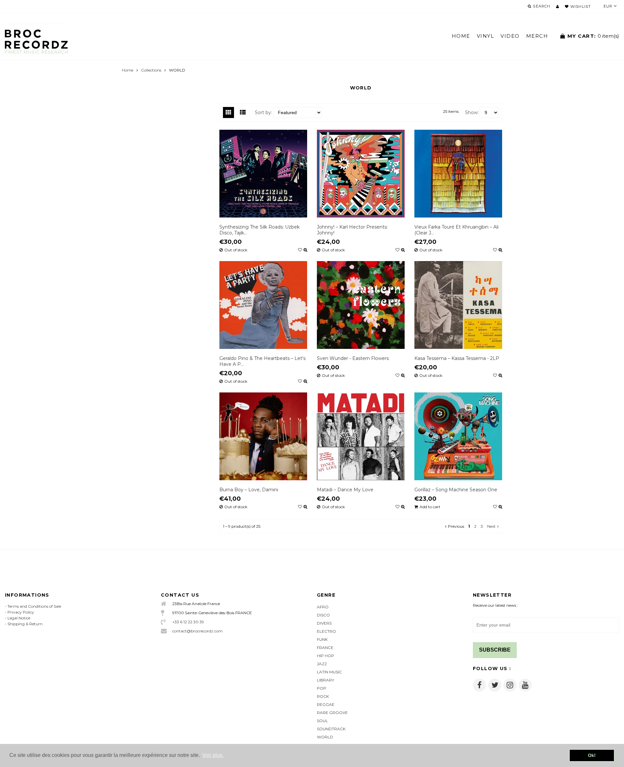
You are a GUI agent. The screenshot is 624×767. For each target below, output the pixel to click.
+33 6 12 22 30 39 (188, 621)
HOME (461, 36)
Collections (151, 70)
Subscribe (495, 650)
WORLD (325, 736)
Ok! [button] (592, 755)
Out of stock (235, 250)
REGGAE (325, 704)
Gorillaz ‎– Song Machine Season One (455, 490)
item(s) (593, 36)
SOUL (322, 720)
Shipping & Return (25, 623)
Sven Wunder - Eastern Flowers (353, 358)
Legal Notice (18, 617)
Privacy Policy (20, 612)
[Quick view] (305, 250)
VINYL (485, 36)
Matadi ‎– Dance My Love (345, 490)
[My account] (557, 6)
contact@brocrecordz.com (197, 630)
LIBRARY (325, 680)
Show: (472, 112)
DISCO (323, 615)
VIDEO (510, 36)
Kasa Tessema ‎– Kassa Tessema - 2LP (456, 358)
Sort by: (263, 112)
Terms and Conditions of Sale (34, 606)
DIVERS (324, 623)
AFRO (323, 606)
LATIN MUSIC (329, 671)
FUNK (322, 639)
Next (491, 526)
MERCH (537, 36)
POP (321, 688)
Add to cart (430, 507)
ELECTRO (326, 631)
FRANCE (325, 647)
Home (127, 70)
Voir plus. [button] (213, 755)
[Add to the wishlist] (300, 250)
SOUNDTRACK (331, 728)
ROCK (323, 696)
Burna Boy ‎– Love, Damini (248, 490)
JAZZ (322, 663)
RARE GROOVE (332, 712)
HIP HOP (325, 655)
